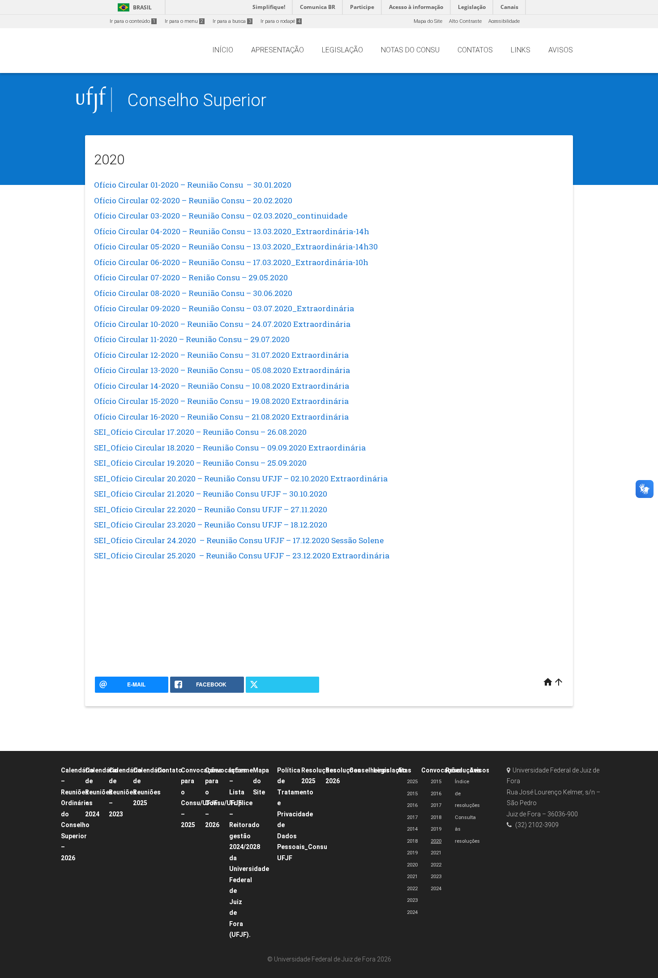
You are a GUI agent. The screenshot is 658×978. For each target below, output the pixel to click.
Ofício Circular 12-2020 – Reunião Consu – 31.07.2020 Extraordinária (221, 355)
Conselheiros (369, 770)
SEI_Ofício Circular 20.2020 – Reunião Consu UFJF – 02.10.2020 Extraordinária (241, 478)
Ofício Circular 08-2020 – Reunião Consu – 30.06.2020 (193, 293)
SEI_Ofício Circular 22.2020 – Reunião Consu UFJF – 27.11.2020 (210, 509)
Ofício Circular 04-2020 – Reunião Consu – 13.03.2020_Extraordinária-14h (231, 231)
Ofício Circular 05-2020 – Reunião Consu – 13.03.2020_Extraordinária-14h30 (236, 246)
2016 (412, 805)
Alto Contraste (465, 21)
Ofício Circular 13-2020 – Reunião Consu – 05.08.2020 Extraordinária (222, 370)
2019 (412, 853)
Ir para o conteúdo (132, 21)
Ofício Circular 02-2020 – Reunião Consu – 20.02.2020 (193, 200)
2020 (412, 865)
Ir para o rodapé (280, 21)
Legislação (389, 770)
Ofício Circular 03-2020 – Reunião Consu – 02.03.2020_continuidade (220, 215)
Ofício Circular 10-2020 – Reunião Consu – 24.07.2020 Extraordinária (222, 324)
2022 (412, 889)
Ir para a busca (232, 21)
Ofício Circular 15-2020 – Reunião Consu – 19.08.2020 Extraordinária (221, 401)
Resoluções (463, 770)
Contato (169, 770)
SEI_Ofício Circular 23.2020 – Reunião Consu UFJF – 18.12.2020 (210, 524)
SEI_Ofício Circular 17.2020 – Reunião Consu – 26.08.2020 (200, 432)
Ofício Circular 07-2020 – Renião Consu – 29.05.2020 (191, 277)
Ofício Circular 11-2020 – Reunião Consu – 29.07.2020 (192, 339)
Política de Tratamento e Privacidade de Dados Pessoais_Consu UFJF (302, 814)
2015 (412, 794)
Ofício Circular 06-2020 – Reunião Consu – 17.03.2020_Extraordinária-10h (231, 262)
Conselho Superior (196, 100)
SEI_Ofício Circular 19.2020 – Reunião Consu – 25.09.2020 (200, 463)
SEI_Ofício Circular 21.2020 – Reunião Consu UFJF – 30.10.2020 (210, 494)
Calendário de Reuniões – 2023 (125, 792)
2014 (412, 829)
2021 (412, 876)
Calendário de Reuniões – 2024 (101, 792)
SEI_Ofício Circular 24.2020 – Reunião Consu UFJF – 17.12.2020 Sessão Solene (239, 540)
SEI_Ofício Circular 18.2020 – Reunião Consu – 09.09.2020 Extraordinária (230, 447)
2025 (412, 782)
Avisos (480, 770)
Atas (404, 770)
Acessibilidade (504, 21)
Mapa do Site (428, 21)
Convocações (441, 770)
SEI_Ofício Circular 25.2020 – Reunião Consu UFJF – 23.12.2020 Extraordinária (241, 555)
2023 (412, 900)
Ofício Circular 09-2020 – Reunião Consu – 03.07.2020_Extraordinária (224, 308)
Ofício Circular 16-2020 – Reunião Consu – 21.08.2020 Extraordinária (221, 417)
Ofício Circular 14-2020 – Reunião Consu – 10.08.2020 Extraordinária (221, 386)
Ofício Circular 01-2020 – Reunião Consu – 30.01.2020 (192, 185)
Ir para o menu (184, 21)
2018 (412, 841)
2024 (412, 912)
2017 (412, 817)
